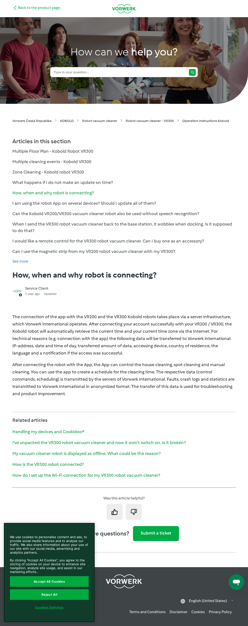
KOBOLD (67, 121)
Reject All (49, 594)
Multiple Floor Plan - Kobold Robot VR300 (52, 151)
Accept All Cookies (49, 581)
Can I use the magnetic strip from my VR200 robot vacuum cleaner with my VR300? (93, 251)
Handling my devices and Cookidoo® (48, 431)
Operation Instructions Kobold (205, 121)
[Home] (124, 8)
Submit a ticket (156, 533)
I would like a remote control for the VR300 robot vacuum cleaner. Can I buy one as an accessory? (108, 241)
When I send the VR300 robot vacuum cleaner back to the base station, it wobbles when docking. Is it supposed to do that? (122, 227)
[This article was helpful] (115, 512)
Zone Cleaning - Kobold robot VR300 (48, 172)
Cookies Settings (49, 607)
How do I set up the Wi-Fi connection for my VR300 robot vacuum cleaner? (86, 475)
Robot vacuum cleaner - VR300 (150, 121)
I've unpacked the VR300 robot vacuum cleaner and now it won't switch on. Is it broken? (99, 442)
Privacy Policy (220, 612)
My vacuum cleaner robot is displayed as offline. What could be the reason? (86, 453)
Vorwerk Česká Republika (32, 121)
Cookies (198, 612)
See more (20, 261)
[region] (49, 572)
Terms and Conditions (147, 612)
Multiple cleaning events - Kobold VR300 (51, 161)
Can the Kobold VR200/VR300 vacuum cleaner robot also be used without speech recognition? (105, 213)
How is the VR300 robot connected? (48, 464)
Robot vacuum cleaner (99, 121)
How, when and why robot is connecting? (53, 193)
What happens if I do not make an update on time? (62, 182)
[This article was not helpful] (134, 512)
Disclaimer (178, 612)
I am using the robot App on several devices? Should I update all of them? (84, 203)
